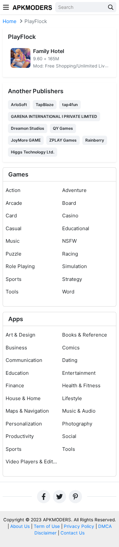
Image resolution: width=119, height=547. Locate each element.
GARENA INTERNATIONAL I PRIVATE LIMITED (54, 116)
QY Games (63, 128)
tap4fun (70, 104)
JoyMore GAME (26, 140)
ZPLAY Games (63, 140)
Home (10, 21)
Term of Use (47, 526)
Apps (15, 318)
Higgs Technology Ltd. (32, 152)
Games (18, 174)
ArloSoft (19, 104)
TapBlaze (45, 104)
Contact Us (72, 532)
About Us (20, 526)
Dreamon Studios (27, 128)
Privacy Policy (79, 526)
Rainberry (94, 140)
